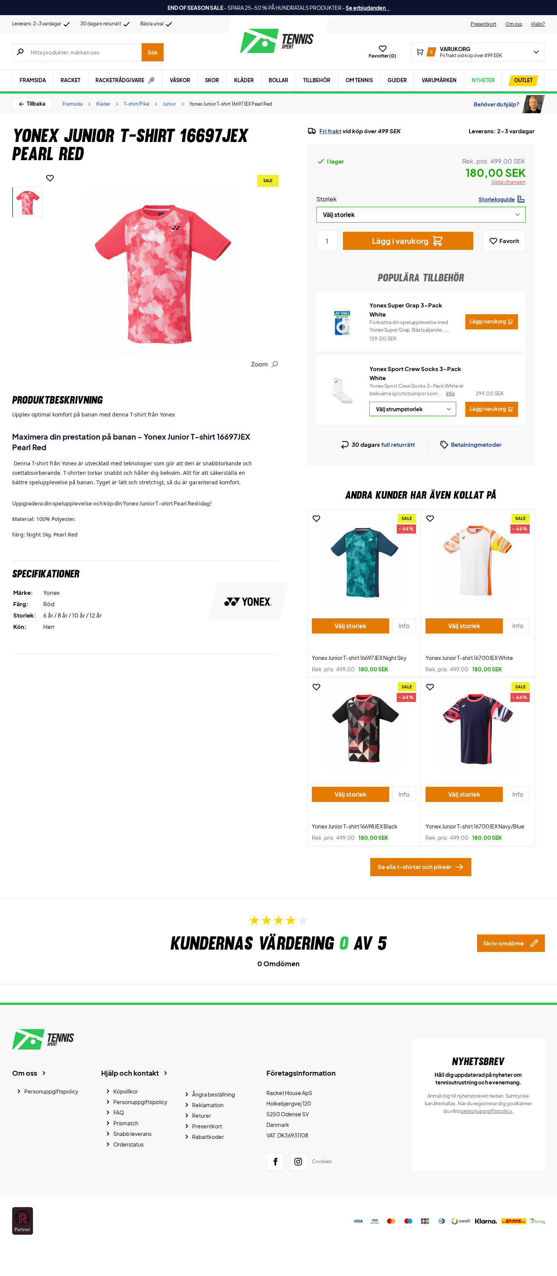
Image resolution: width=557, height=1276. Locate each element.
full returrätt (398, 444)
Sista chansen (508, 181)
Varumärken (439, 80)
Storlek (326, 199)
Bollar (278, 80)
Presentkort (483, 24)
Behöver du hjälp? (496, 104)
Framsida (33, 80)
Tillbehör (316, 80)
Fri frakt (330, 131)
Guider (397, 80)
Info (450, 393)
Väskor (180, 80)
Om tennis (359, 80)
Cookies (322, 1161)
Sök (153, 52)
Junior (169, 104)
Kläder (244, 80)
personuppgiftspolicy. (486, 1111)
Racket (70, 80)
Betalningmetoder (476, 444)
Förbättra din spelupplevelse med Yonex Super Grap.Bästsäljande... (408, 326)
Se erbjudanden (368, 7)
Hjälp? (538, 24)
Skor (212, 80)
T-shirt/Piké (136, 104)
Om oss (513, 24)
